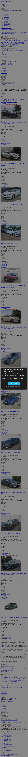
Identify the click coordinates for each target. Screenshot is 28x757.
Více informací (12, 380)
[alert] (14, 378)
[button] (14, 387)
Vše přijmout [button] (14, 383)
